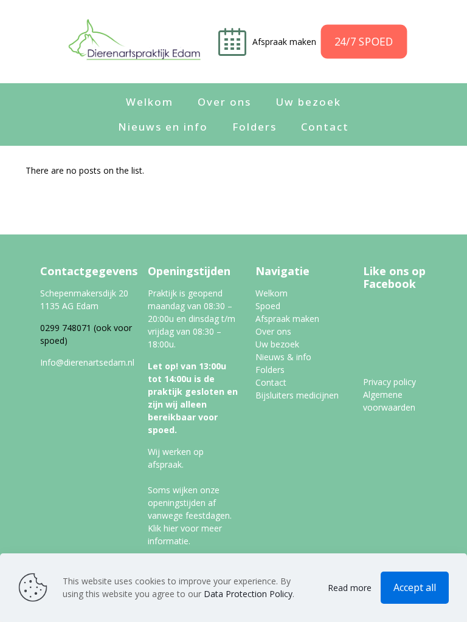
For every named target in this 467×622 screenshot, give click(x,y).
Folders (270, 369)
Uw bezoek (277, 344)
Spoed (267, 306)
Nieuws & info (283, 357)
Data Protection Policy (248, 594)
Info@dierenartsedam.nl (87, 362)
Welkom (271, 293)
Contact (270, 382)
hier (171, 528)
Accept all (414, 587)
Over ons (273, 331)
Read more (350, 587)
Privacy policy (389, 382)
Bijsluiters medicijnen (297, 395)
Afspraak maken (285, 41)
